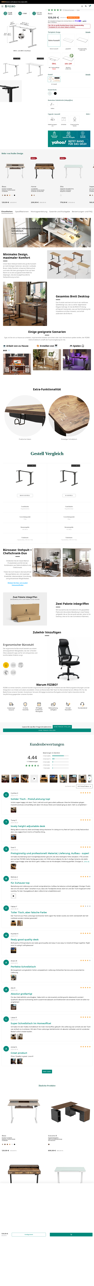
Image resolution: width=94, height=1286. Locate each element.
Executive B (52, 1136)
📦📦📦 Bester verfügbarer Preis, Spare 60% (14, 1)
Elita (61, 187)
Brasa (4, 187)
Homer (33, 187)
